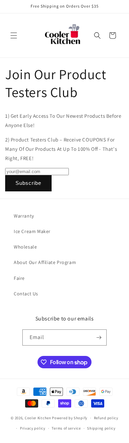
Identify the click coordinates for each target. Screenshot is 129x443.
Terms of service (66, 428)
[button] (13, 35)
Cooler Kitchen (38, 417)
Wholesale (25, 247)
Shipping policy (101, 428)
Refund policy (106, 417)
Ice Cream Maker (32, 231)
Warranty (24, 216)
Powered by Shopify (69, 417)
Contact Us (26, 294)
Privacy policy (32, 428)
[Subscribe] (98, 337)
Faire (19, 278)
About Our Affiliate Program (45, 262)
